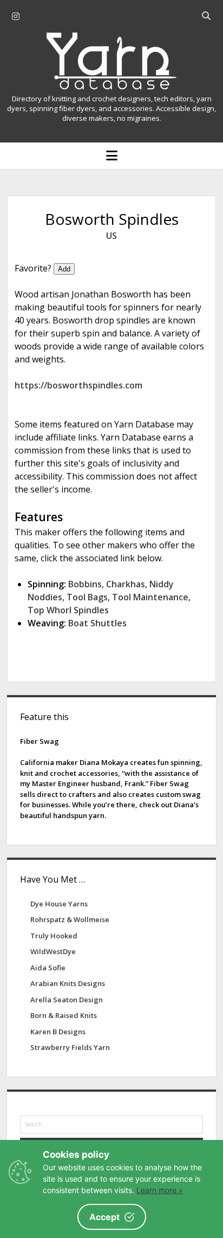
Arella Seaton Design (66, 999)
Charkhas (125, 584)
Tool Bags (87, 597)
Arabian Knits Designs (67, 983)
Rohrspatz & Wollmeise (69, 919)
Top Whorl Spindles (68, 610)
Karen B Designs (58, 1031)
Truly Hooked (53, 936)
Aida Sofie (47, 968)
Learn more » (159, 1190)
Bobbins (85, 584)
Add (64, 269)
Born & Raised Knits (63, 1015)
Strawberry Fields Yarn (70, 1047)
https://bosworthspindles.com (78, 385)
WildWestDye (53, 951)
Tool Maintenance (150, 597)
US (111, 236)
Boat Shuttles (97, 623)
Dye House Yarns (59, 904)
